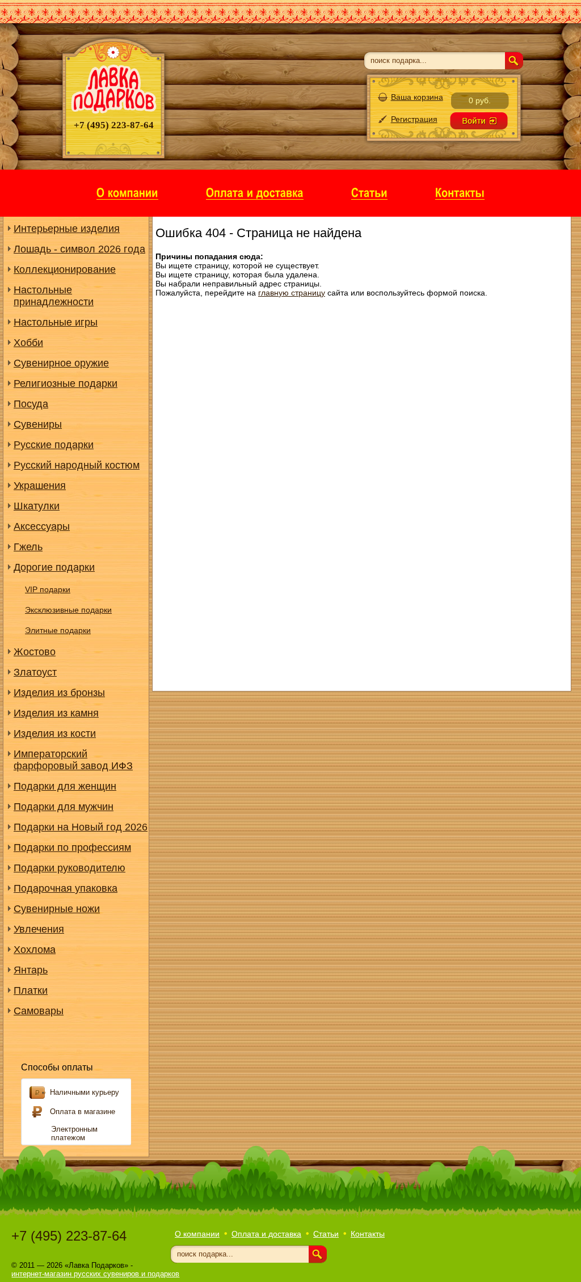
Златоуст (35, 672)
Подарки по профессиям (72, 847)
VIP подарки (47, 589)
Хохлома (35, 949)
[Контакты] (460, 192)
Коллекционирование (65, 269)
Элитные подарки (58, 630)
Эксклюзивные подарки (68, 609)
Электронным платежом (74, 1133)
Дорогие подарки (54, 567)
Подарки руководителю (69, 868)
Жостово (35, 651)
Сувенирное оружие (61, 363)
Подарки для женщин (65, 786)
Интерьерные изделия (67, 228)
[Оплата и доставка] (255, 192)
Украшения (40, 485)
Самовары (39, 1011)
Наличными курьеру (84, 1092)
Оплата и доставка (266, 1233)
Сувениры (38, 424)
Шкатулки (37, 506)
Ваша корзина (417, 97)
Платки (31, 990)
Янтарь (31, 970)
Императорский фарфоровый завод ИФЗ (73, 759)
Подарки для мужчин (63, 806)
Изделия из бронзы (59, 692)
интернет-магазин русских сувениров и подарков (95, 1274)
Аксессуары (42, 526)
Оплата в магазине (82, 1111)
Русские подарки (54, 444)
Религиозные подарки (65, 383)
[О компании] (127, 192)
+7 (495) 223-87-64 (69, 1235)
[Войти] (479, 120)
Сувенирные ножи (57, 908)
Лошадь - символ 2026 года (79, 249)
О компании (197, 1233)
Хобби (28, 342)
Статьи (326, 1233)
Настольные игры (56, 322)
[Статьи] (369, 192)
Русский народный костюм (77, 465)
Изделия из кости (55, 733)
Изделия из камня (56, 713)
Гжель (28, 547)
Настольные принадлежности (54, 295)
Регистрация (414, 119)
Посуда (31, 404)
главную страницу (291, 292)
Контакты (368, 1233)
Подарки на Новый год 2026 (81, 827)
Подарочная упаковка (65, 888)
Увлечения (39, 929)
